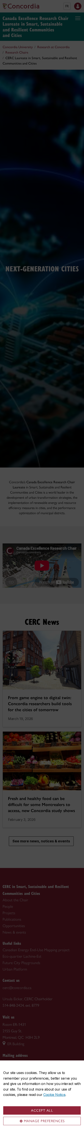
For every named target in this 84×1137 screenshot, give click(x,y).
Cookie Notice (54, 1094)
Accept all (42, 1110)
